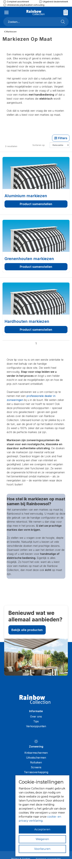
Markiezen (11, 31)
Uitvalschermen (36, 757)
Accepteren (42, 829)
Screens (36, 767)
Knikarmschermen (36, 752)
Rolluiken (36, 762)
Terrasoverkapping (36, 772)
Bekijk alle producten (27, 630)
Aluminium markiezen (26, 195)
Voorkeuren (42, 848)
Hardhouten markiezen (27, 321)
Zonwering (36, 746)
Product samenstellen (36, 204)
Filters (62, 138)
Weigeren (42, 839)
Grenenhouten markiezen (29, 258)
